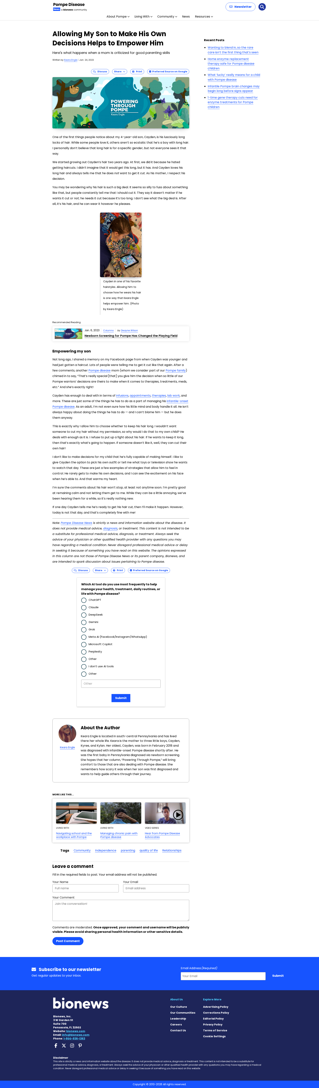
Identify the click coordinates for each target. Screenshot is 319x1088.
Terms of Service (215, 1030)
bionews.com (75, 1031)
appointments (140, 395)
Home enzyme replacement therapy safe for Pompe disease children (231, 63)
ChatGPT (95, 600)
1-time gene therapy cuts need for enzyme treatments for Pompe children (233, 102)
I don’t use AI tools (101, 666)
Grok (92, 629)
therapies (159, 395)
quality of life (149, 850)
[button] (240, 7)
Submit (121, 698)
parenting (128, 850)
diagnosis (110, 528)
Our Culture (178, 1007)
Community (165, 16)
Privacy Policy (212, 1024)
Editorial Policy (213, 1018)
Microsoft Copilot (100, 644)
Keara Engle (70, 59)
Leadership (178, 1018)
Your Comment (63, 897)
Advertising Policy (215, 1007)
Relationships (171, 850)
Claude (94, 607)
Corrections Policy (216, 1013)
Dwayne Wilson (129, 330)
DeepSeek (96, 615)
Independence (105, 850)
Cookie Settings (214, 1036)
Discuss (101, 71)
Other (93, 659)
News (186, 16)
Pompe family (176, 370)
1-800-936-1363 (74, 1038)
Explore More (212, 999)
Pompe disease (99, 370)
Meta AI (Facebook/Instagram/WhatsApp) (118, 637)
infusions (122, 395)
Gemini (93, 622)
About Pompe (117, 16)
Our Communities (182, 1013)
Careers (176, 1024)
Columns (108, 330)
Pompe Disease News (76, 523)
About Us (176, 999)
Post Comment (68, 941)
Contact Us (178, 1030)
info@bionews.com (75, 1035)
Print (138, 71)
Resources (202, 16)
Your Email (130, 882)
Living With (142, 16)
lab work (173, 395)
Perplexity (95, 651)
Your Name (60, 882)
